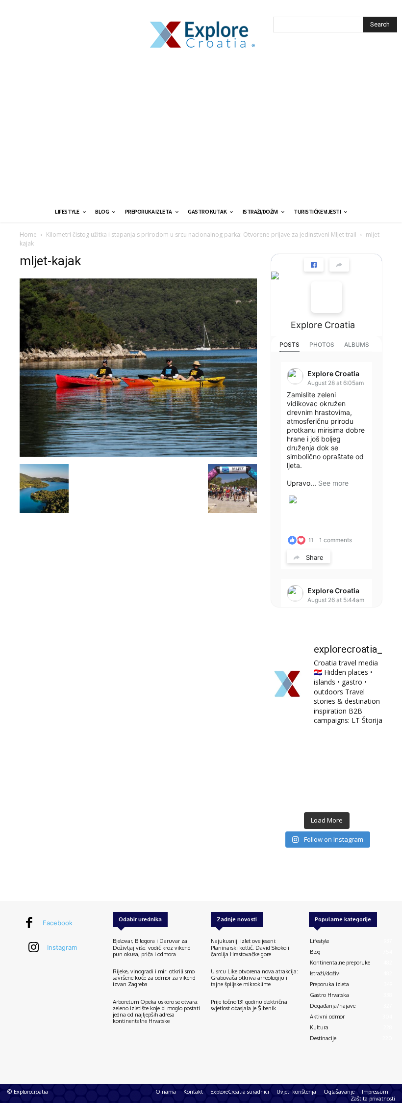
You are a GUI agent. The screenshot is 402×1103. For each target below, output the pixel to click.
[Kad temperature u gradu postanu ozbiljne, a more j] (287, 794)
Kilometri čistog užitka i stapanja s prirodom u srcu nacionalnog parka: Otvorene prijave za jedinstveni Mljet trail (201, 234)
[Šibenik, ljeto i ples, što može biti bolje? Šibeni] (365, 746)
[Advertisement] (201, 127)
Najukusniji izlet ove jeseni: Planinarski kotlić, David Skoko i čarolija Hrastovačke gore (250, 947)
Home (28, 234)
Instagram (62, 947)
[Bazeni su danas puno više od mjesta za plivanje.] (326, 746)
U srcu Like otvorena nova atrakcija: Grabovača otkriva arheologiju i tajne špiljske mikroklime (254, 978)
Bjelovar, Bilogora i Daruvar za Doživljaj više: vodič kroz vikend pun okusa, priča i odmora (152, 947)
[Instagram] (34, 948)
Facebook (58, 923)
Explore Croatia (323, 325)
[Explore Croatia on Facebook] (326, 297)
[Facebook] (29, 923)
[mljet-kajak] (138, 454)
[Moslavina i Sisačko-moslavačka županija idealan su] (365, 794)
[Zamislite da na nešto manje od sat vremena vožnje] (287, 770)
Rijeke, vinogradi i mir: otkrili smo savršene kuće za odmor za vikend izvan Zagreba (154, 978)
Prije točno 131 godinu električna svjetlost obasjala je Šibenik (249, 1005)
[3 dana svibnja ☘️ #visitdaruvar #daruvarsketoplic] (365, 770)
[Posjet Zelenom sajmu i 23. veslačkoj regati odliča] (326, 794)
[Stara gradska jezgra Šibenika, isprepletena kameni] (287, 746)
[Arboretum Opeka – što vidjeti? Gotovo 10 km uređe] (326, 770)
